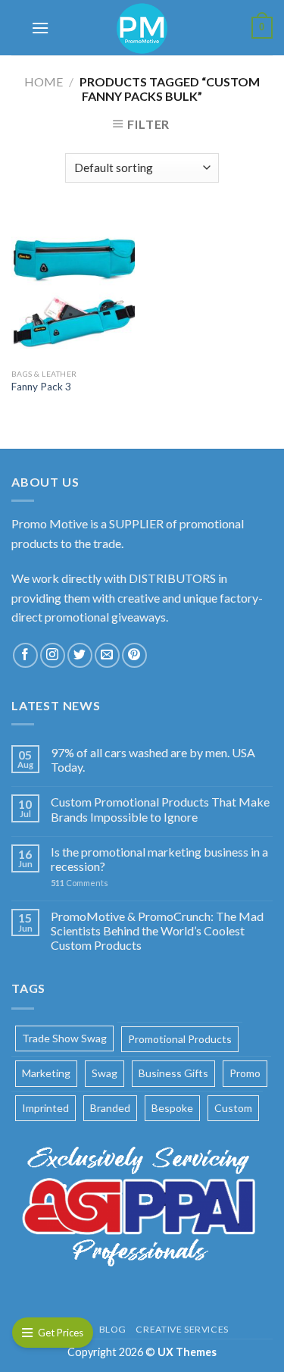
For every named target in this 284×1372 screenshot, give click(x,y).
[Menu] (40, 27)
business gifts (173, 1073)
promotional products (180, 1038)
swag (104, 1073)
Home (43, 81)
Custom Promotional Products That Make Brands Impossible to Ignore (160, 808)
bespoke (172, 1107)
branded (110, 1107)
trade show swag (64, 1038)
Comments (79, 883)
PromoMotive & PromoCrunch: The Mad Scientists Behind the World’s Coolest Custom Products (157, 930)
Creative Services (182, 1329)
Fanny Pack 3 (41, 387)
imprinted (45, 1107)
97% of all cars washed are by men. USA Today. (153, 759)
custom (233, 1107)
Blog (112, 1329)
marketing (46, 1073)
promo (245, 1073)
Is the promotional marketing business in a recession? (159, 858)
